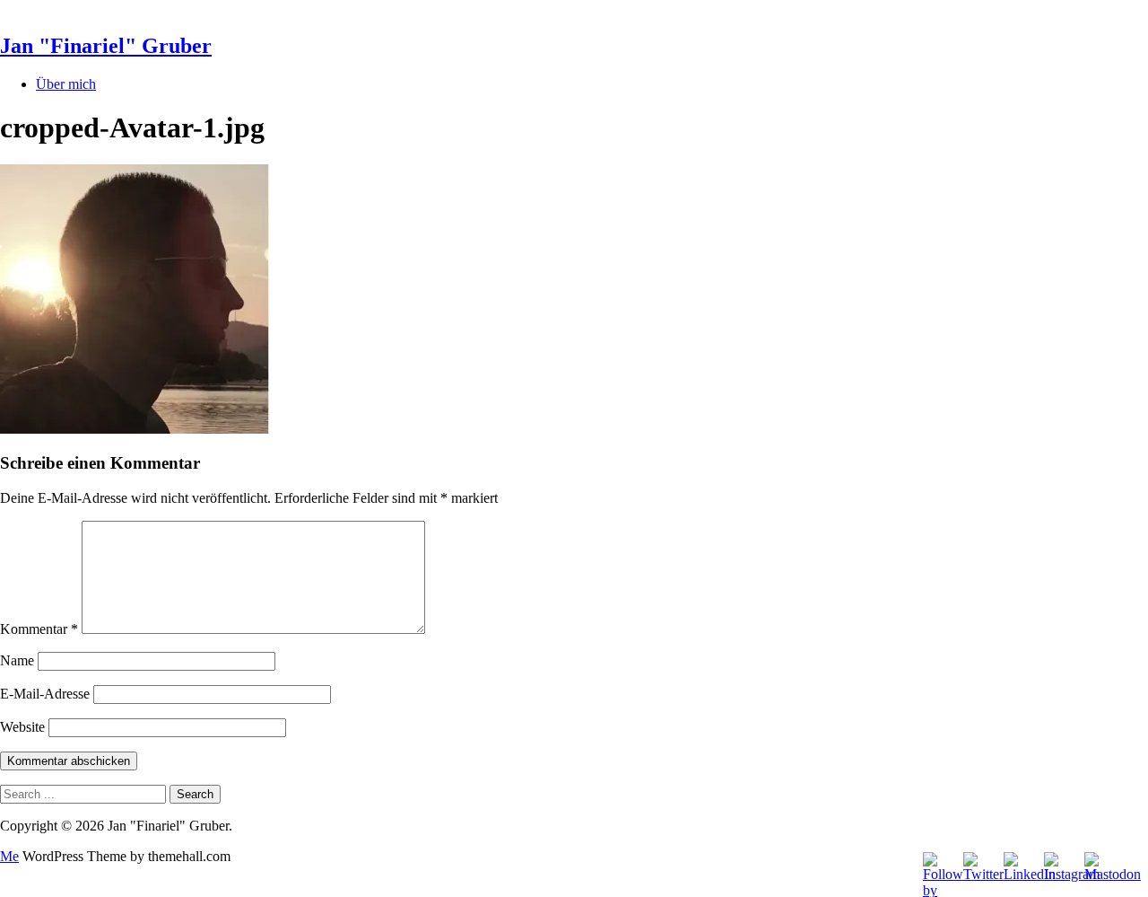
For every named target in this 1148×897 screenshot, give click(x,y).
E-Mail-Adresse (45, 693)
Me (9, 856)
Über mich (66, 84)
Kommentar (39, 629)
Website (22, 726)
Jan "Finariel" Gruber (106, 45)
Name (17, 660)
